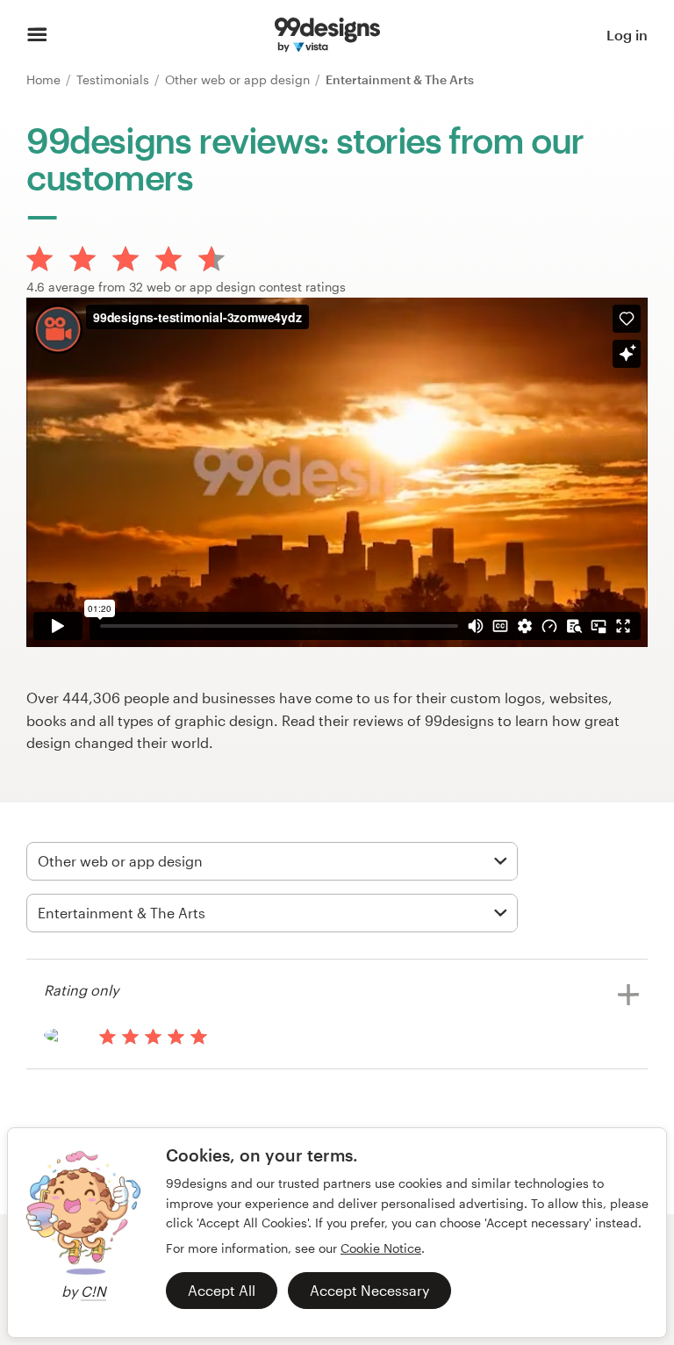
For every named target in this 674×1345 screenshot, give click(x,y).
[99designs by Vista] (327, 35)
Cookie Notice (381, 1248)
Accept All (221, 1290)
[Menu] (37, 35)
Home (45, 79)
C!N (93, 1291)
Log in (627, 34)
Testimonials (114, 79)
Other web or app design (239, 79)
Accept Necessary (369, 1290)
